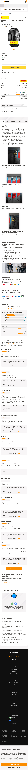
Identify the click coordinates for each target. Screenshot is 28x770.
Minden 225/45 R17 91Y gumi (8, 113)
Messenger (14, 720)
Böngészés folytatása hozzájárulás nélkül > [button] (19, 747)
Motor (9, 5)
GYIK (7, 121)
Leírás (2, 121)
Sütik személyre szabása (14, 767)
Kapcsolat (14, 723)
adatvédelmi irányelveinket (8, 634)
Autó (2, 5)
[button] (14, 314)
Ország (14, 680)
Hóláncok (21, 5)
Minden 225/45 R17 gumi (7, 111)
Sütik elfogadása (14, 764)
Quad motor (15, 5)
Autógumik (14, 692)
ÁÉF (14, 678)
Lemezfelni (14, 694)
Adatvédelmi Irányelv (14, 682)
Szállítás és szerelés (14, 707)
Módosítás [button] (25, 85)
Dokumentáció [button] (6, 582)
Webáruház (14, 701)
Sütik (14, 684)
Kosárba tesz (15, 67)
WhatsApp (13, 717)
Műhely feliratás (14, 673)
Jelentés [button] (4, 363)
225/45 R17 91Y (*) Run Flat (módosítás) (14, 9)
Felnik (5, 5)
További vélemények (14, 569)
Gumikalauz (14, 669)
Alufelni (14, 696)
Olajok (14, 703)
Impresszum (14, 675)
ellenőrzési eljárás (12, 343)
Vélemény (14, 671)
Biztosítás (14, 666)
